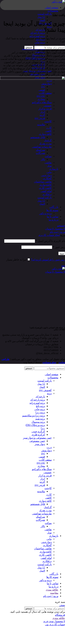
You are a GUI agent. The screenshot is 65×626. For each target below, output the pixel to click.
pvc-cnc (41, 462)
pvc (43, 453)
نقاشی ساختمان (43, 548)
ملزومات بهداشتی (42, 513)
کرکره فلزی (38, 434)
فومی (42, 456)
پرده (49, 393)
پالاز (43, 526)
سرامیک (40, 516)
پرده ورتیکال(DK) (35, 425)
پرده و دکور (45, 580)
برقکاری (47, 561)
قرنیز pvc (40, 485)
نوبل (49, 532)
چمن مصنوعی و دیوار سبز (37, 437)
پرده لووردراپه (37, 36)
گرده (42, 481)
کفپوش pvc (45, 390)
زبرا (43, 428)
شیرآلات (40, 519)
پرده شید (40, 418)
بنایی (49, 539)
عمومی (48, 472)
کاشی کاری (45, 554)
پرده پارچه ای (37, 32)
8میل (42, 20)
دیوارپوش (46, 450)
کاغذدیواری (46, 551)
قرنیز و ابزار (45, 475)
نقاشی (48, 529)
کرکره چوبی (38, 431)
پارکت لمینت (45, 13)
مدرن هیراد (45, 510)
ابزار (42, 478)
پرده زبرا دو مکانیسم (33, 415)
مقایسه (54, 592)
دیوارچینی (46, 542)
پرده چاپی (39, 42)
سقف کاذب (45, 459)
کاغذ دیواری (45, 500)
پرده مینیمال (38, 421)
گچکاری (47, 545)
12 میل (41, 17)
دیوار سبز (40, 444)
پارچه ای (40, 29)
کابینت (48, 488)
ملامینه (41, 491)
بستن (62, 605)
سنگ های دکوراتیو (42, 469)
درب (49, 447)
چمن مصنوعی (37, 440)
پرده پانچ (40, 406)
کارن (49, 494)
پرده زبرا (40, 45)
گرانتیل (48, 507)
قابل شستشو (37, 504)
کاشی (48, 497)
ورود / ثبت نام (50, 596)
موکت (48, 523)
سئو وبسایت (49, 362)
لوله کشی (46, 558)
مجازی (41, 466)
